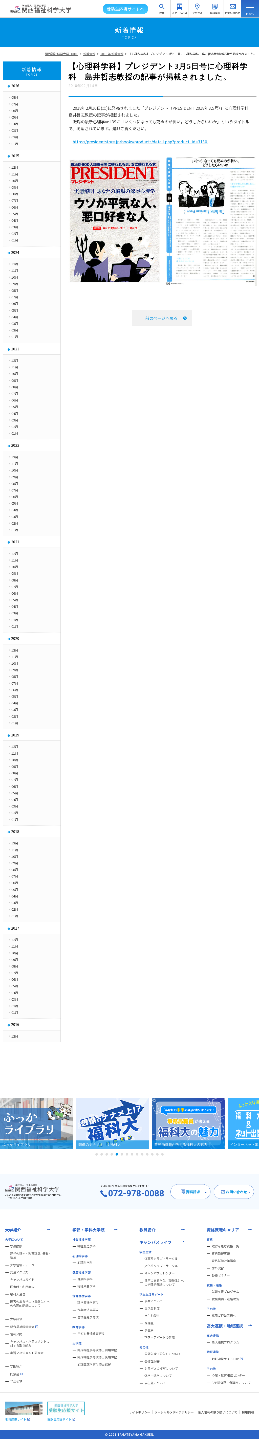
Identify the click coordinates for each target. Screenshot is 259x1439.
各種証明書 (152, 1361)
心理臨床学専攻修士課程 (94, 1364)
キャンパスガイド (22, 1279)
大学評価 (16, 1319)
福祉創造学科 (86, 1246)
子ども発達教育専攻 (91, 1334)
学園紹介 (16, 1366)
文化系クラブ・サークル (161, 1266)
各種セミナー (221, 1275)
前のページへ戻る (161, 318)
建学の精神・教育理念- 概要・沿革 (30, 1255)
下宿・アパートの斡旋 (159, 1337)
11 (147, 1154)
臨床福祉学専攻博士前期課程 (97, 1350)
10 (142, 1154)
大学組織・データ (22, 1265)
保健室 (149, 1323)
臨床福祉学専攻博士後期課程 (97, 1357)
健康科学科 (85, 1279)
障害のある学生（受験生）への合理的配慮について (30, 1303)
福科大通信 (17, 1294)
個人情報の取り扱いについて (218, 1412)
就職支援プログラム (225, 1292)
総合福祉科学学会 (22, 1326)
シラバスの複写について (161, 1368)
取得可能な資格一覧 (225, 1246)
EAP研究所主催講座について (231, 1383)
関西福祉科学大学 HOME (61, 54)
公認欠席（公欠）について (162, 1354)
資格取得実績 (221, 1253)
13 (157, 1154)
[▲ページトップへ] (249, 1429)
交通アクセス (19, 1272)
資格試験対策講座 (224, 1261)
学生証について (155, 1383)
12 (152, 1154)
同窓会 (14, 1374)
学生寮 (149, 1330)
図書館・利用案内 (22, 1287)
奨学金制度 (152, 1308)
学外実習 (218, 1268)
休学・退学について (158, 1376)
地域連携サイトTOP (225, 1359)
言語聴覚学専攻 (88, 1317)
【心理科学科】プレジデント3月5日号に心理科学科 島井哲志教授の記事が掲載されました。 (192, 54)
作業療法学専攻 (88, 1310)
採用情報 (248, 1412)
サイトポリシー (139, 1412)
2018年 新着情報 (111, 54)
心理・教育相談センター (228, 1375)
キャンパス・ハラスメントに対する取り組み (30, 1343)
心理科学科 (85, 1263)
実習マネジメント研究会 (27, 1353)
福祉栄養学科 (86, 1286)
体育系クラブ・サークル (161, 1258)
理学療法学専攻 (88, 1302)
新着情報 (89, 54)
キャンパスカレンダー (159, 1273)
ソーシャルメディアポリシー (174, 1412)
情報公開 (16, 1334)
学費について (153, 1301)
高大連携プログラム (225, 1342)
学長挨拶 (16, 1246)
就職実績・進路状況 (225, 1299)
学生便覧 (16, 1381)
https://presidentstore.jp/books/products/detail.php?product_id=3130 (140, 142)
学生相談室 (152, 1316)
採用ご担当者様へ (224, 1315)
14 (162, 1154)
